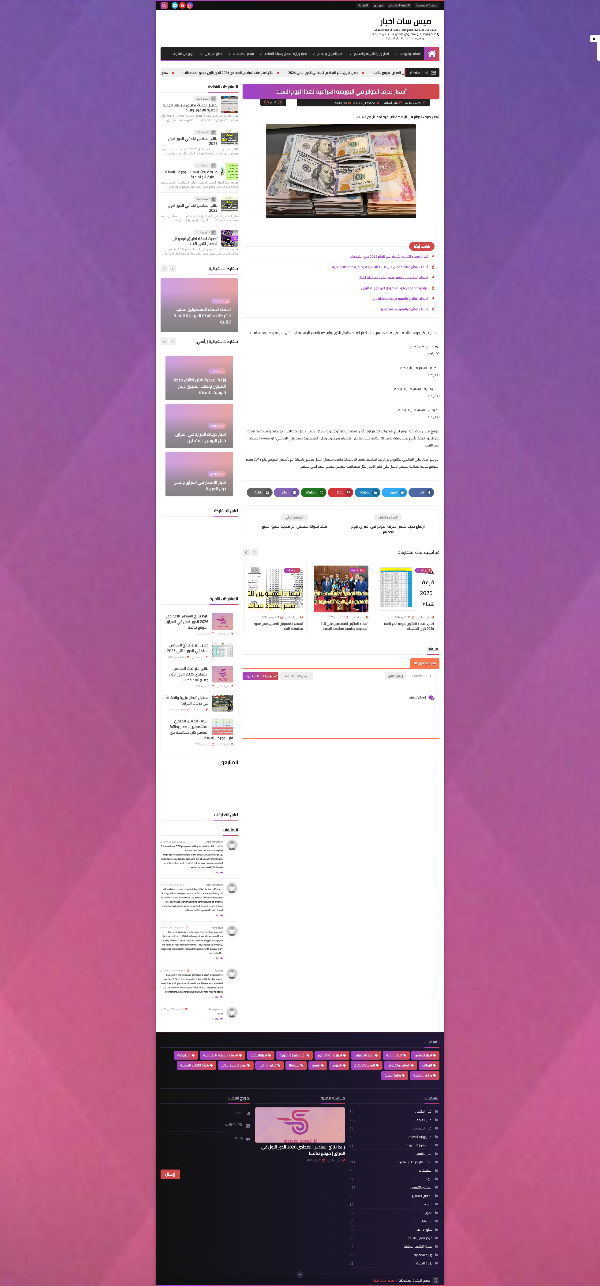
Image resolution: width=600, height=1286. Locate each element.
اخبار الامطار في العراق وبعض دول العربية (200, 415)
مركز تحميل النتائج (233, 1065)
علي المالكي (334, 1160)
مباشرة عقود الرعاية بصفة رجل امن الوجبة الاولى (394, 288)
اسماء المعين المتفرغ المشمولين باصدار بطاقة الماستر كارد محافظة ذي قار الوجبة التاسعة (201, 729)
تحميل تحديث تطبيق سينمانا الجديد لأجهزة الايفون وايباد (190, 108)
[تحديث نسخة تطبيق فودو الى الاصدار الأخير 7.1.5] (229, 238)
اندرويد (337, 1065)
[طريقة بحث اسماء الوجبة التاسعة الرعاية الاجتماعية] (229, 171)
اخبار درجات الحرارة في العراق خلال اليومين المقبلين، (200, 367)
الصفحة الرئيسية (365, 102)
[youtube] (182, 5)
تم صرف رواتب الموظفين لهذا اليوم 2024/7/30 (200, 319)
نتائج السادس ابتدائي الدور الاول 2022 (193, 208)
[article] (294, 521)
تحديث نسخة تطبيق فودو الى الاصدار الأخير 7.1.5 (195, 241)
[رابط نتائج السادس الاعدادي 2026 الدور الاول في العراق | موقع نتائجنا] (222, 621)
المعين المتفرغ (364, 1065)
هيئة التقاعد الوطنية (194, 1065)
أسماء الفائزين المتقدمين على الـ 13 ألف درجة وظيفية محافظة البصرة (380, 267)
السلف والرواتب (410, 54)
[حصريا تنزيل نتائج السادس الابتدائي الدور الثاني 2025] (222, 650)
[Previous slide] (172, 341)
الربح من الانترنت (183, 54)
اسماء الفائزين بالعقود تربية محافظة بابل (400, 299)
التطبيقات (184, 1055)
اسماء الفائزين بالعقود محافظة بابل (404, 309)
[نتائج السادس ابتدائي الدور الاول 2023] (229, 138)
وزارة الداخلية (422, 1075)
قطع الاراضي (213, 54)
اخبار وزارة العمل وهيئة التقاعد (285, 54)
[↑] (300, 1274)
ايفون (316, 1065)
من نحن (378, 5)
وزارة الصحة (393, 1075)
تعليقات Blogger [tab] (425, 663)
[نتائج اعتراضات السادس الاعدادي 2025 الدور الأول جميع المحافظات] (222, 674)
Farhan (219, 970)
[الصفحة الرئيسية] (431, 53)
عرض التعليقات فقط (296, 676)
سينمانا (294, 1065)
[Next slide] (246, 552)
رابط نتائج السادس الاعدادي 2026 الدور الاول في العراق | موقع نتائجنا (187, 621)
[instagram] (190, 5)
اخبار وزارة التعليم (330, 1055)
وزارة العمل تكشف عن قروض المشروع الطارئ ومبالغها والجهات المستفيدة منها (200, 459)
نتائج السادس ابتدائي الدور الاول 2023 (193, 141)
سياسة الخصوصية (426, 5)
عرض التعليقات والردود (259, 676)
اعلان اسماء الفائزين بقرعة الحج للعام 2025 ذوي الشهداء (389, 256)
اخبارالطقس (259, 1055)
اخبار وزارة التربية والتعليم (371, 54)
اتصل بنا (363, 5)
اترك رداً (215, 872)
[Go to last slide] (254, 552)
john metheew (214, 841)
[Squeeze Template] (435, 1280)
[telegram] (175, 5)
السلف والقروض (399, 1065)
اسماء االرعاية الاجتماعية (220, 1055)
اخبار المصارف (364, 1055)
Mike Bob (217, 927)
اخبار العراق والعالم (330, 54)
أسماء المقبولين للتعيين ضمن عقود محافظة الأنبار (393, 277)
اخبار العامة (340, 102)
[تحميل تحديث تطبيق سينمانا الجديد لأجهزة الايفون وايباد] (229, 104)
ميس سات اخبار (405, 21)
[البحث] (164, 5)
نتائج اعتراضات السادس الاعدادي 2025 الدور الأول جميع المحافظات (319, 73)
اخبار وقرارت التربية (292, 1055)
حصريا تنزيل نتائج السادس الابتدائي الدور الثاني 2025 (187, 647)
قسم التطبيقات (243, 54)
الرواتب (427, 1065)
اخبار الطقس (423, 1055)
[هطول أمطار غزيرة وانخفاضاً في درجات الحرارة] (222, 703)
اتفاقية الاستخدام (399, 5)
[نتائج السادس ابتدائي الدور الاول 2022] (229, 204)
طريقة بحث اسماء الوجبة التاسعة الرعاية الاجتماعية (191, 174)
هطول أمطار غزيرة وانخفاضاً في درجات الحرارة (227, 73)
